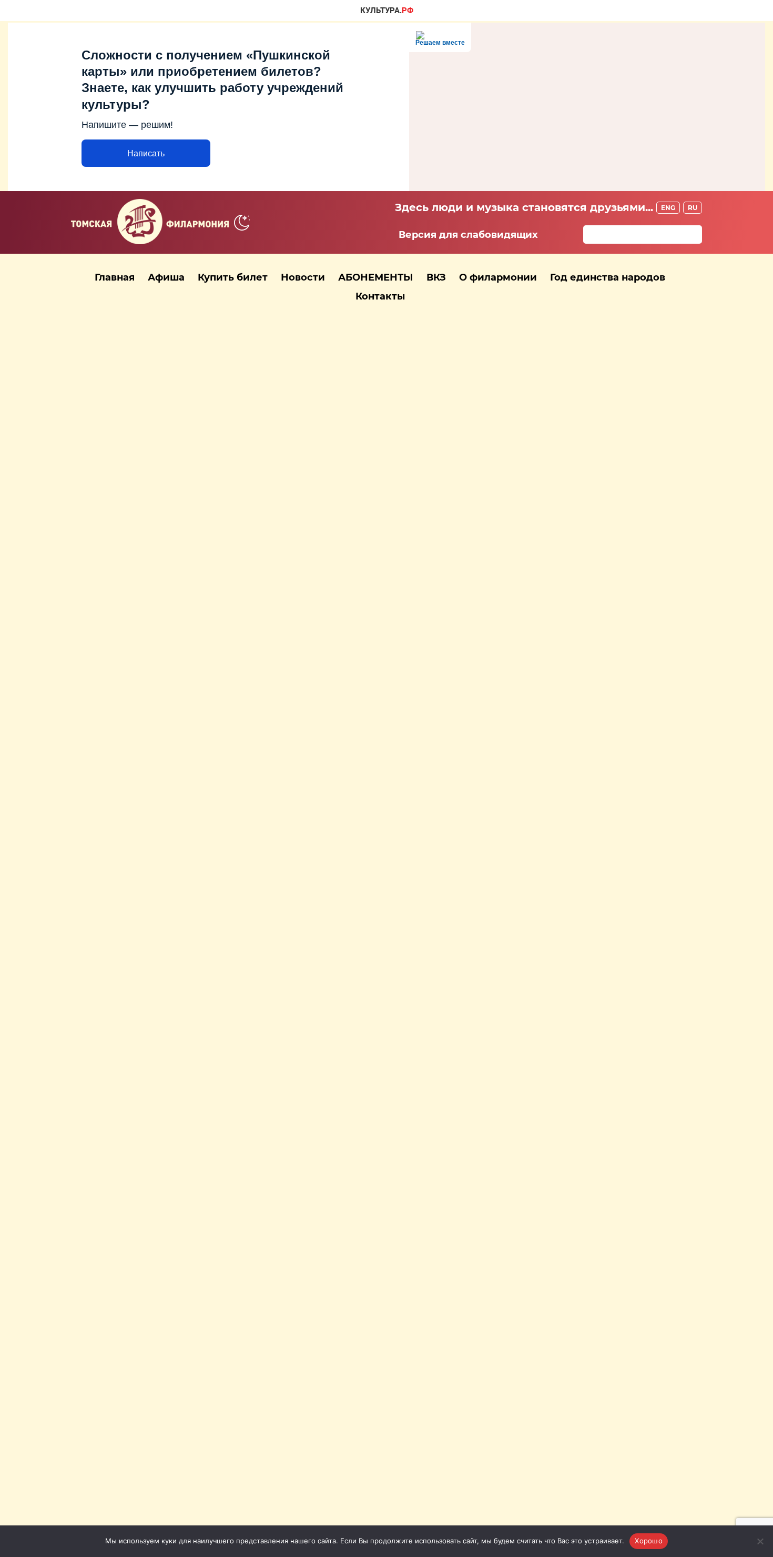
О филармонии (498, 277)
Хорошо (649, 1540)
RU (692, 208)
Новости (303, 277)
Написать (146, 153)
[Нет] (760, 1541)
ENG (668, 208)
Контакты (380, 296)
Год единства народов (607, 277)
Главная (115, 277)
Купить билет (233, 277)
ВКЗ (436, 277)
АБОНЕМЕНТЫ (375, 277)
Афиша (166, 277)
